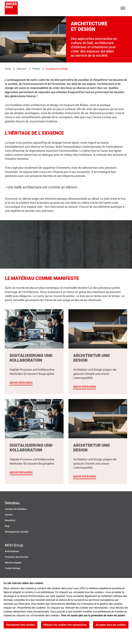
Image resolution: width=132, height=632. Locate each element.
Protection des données (16, 557)
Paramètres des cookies (20, 624)
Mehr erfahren (21, 382)
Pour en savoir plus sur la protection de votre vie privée (93, 615)
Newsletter (10, 520)
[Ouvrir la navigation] (123, 8)
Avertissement (12, 551)
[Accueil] (11, 8)
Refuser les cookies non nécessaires (65, 624)
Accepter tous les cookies (111, 624)
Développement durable (16, 531)
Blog (7, 526)
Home (8, 68)
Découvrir (21, 68)
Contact (9, 514)
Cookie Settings (12, 568)
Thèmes (36, 68)
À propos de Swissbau (16, 509)
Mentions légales (13, 562)
